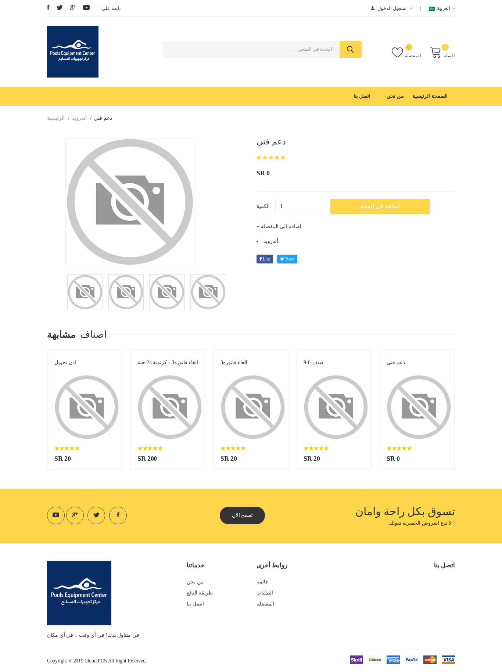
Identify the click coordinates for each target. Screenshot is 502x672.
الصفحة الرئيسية (430, 96)
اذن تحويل (65, 362)
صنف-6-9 (314, 362)
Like (266, 259)
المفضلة (413, 55)
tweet (289, 259)
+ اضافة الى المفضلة (279, 226)
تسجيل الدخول (392, 8)
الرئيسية (56, 118)
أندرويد (79, 118)
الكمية (263, 206)
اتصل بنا (362, 96)
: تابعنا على (110, 8)
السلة (449, 55)
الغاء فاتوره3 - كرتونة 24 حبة (167, 362)
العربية (442, 8)
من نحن (395, 96)
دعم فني (396, 362)
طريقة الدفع (200, 593)
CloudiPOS (96, 661)
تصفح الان (242, 515)
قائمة (262, 582)
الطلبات (265, 593)
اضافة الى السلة (380, 206)
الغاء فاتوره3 (233, 362)
